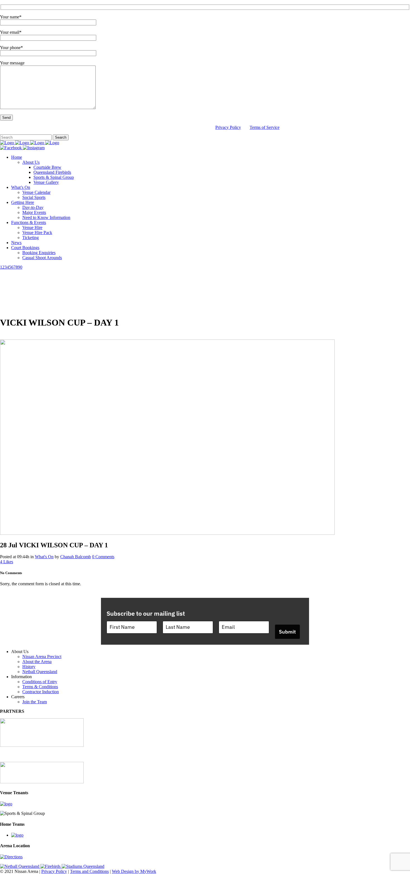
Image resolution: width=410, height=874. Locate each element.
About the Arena (37, 661)
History (28, 666)
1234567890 (11, 267)
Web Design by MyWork (134, 871)
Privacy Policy (228, 127)
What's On (44, 556)
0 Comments (103, 556)
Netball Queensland (39, 671)
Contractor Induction (40, 691)
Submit (287, 632)
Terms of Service (264, 127)
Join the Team (34, 701)
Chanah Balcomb (75, 556)
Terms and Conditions (89, 871)
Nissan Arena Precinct (41, 656)
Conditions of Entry (39, 681)
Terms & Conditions (40, 686)
